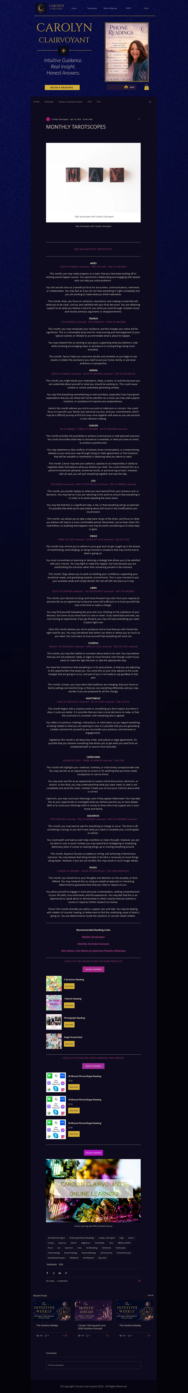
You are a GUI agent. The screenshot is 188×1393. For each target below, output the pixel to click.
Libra (111, 1243)
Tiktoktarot (73, 1258)
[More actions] (139, 119)
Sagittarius (85, 1243)
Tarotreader (100, 1243)
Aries (79, 1248)
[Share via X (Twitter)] (53, 1273)
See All (150, 1295)
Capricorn (69, 1248)
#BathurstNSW (124, 1243)
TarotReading (91, 1248)
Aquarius (62, 1243)
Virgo (121, 1238)
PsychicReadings (89, 1253)
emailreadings (54, 1253)
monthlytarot (88, 1258)
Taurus (131, 1238)
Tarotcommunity (124, 1253)
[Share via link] (66, 1273)
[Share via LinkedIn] (60, 1273)
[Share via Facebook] (47, 1273)
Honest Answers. (63, 72)
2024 (99, 102)
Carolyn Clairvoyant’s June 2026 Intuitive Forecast (92, 1327)
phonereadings (70, 1253)
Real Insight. (63, 66)
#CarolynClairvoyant (56, 1238)
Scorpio (51, 1243)
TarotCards (106, 1248)
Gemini (74, 1243)
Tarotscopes (49, 102)
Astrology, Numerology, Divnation (70, 102)
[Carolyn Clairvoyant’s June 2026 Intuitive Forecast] (93, 1310)
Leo (58, 1248)
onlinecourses (106, 1253)
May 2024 (102, 1258)
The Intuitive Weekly (47, 1325)
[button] (146, 87)
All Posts (36, 102)
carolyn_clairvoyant (107, 1238)
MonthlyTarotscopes (56, 1258)
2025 (89, 102)
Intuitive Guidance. (63, 60)
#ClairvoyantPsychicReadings (81, 1238)
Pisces (50, 1248)
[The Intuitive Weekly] (51, 1310)
